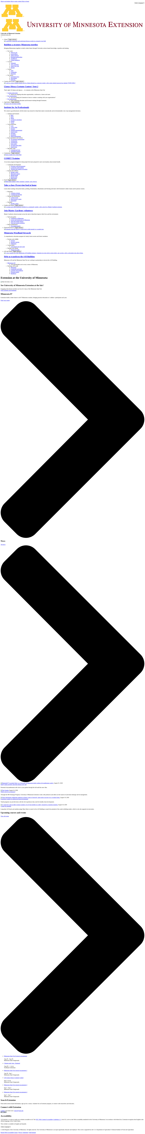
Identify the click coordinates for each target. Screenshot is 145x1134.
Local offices (14, 54)
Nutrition (9, 202)
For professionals (11, 99)
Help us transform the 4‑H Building (19, 256)
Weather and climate (12, 248)
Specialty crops (11, 148)
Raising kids (14, 177)
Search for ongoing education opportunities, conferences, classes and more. (30, 94)
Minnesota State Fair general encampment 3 (15, 1085)
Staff (12, 70)
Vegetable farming (15, 151)
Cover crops (14, 127)
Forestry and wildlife (12, 239)
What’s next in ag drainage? (8, 792)
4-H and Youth (8, 251)
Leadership (14, 72)
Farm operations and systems (15, 138)
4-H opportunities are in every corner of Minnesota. (24, 264)
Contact (9, 69)
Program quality (15, 272)
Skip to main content (16, 1)
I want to (9, 61)
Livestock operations (16, 119)
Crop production (11, 124)
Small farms (14, 147)
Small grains (14, 132)
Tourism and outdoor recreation (19, 169)
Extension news (15, 76)
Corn (12, 126)
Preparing (10, 191)
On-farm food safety (16, 145)
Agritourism (14, 141)
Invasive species (15, 242)
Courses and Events (9, 81)
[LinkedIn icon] (5, 1112)
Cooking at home (15, 193)
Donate (13, 67)
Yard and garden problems (18, 223)
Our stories (10, 75)
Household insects (15, 226)
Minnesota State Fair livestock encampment (15, 1056)
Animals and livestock (13, 113)
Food (5, 180)
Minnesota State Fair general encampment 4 (15, 1092)
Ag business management (17, 139)
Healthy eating (14, 203)
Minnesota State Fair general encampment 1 (15, 1070)
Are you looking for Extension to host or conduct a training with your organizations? (33, 97)
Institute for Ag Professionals (16, 107)
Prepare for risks (15, 249)
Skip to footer (25, 1)
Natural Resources (9, 227)
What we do (14, 52)
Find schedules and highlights (8, 290)
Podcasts (13, 79)
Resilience (13, 273)
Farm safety (14, 144)
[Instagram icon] (4, 1112)
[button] (25, 41)
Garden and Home (9, 205)
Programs (13, 73)
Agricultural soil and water (18, 246)
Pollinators (13, 243)
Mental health (14, 175)
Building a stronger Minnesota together (21, 45)
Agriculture (7, 102)
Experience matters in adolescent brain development (14, 799)
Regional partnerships (16, 57)
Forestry (13, 240)
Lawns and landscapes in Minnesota (20, 220)
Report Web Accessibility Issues (9, 1132)
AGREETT (14, 58)
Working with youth (12, 266)
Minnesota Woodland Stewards (17, 233)
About (6, 39)
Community (7, 153)
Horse (12, 118)
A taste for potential (6, 806)
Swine (12, 123)
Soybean (13, 133)
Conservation (10, 245)
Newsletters (14, 78)
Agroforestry (14, 142)
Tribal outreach (15, 55)
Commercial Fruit (15, 150)
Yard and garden (11, 217)
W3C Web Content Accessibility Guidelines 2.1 (48, 1119)
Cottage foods (14, 197)
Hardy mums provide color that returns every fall (13, 784)
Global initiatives (15, 60)
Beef (12, 115)
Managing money (15, 174)
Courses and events (12, 93)
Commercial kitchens (16, 194)
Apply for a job (15, 66)
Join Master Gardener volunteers (18, 210)
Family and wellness (12, 170)
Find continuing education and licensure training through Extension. (29, 100)
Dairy (12, 116)
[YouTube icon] (3, 1112)
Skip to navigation (6, 1)
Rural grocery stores (16, 199)
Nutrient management (16, 130)
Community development (14, 164)
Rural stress (14, 178)
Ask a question (15, 64)
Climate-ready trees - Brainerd (12, 1063)
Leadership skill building (17, 167)
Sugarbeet (13, 135)
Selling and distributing (13, 196)
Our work (10, 51)
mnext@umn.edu (18, 1110)
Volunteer (13, 63)
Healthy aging (14, 172)
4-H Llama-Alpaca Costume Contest (13, 1077)
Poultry (13, 121)
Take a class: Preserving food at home (20, 185)
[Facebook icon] (1, 1112)
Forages (13, 129)
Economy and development (18, 166)
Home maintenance (12, 224)
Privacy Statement (23, 1132)
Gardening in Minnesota (17, 218)
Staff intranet (32, 1132)
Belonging (13, 267)
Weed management (16, 136)
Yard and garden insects (17, 221)
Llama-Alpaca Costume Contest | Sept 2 (21, 86)
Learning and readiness (17, 270)
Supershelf (13, 200)
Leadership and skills (16, 269)
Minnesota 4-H (11, 263)
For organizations (12, 96)
